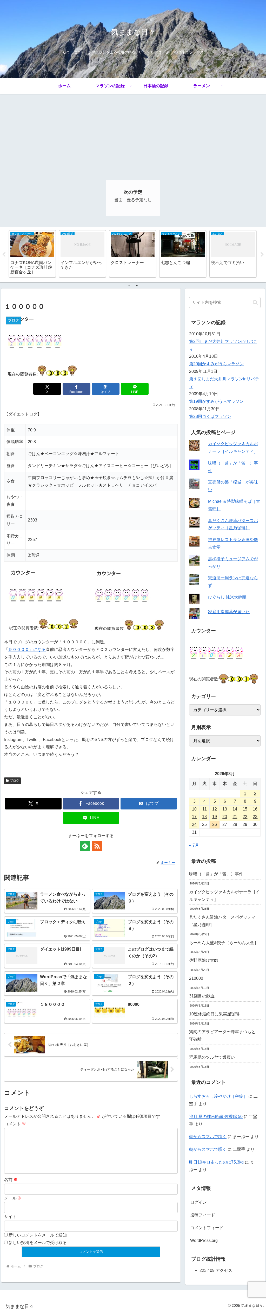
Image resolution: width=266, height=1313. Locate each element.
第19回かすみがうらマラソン (216, 401)
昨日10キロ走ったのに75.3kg (216, 1162)
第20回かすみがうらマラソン (216, 364)
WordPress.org (204, 1240)
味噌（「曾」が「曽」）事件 (216, 874)
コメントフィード (206, 1228)
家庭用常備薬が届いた (229, 612)
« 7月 (194, 845)
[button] (255, 302)
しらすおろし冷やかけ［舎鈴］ (218, 1096)
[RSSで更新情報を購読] (97, 846)
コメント (15, 1124)
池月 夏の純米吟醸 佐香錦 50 (216, 1116)
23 (255, 816)
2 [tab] (136, 285)
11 (204, 809)
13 (224, 809)
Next (262, 254)
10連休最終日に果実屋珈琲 (214, 1014)
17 (194, 816)
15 (245, 809)
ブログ (14, 780)
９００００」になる (27, 649)
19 (214, 816)
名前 (11, 1179)
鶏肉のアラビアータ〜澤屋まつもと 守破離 (222, 1035)
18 (204, 816)
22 (245, 816)
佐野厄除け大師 (203, 960)
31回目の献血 (202, 996)
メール (13, 1198)
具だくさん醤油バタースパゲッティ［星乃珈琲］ (222, 921)
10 (194, 809)
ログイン (198, 1202)
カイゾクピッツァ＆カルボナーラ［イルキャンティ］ (224, 896)
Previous (3, 254)
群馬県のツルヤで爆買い (212, 1057)
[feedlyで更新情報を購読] (85, 846)
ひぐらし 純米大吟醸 (227, 597)
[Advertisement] (133, 132)
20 (224, 816)
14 (234, 809)
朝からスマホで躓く (208, 1136)
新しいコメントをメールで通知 (38, 1235)
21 (234, 816)
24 (194, 824)
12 (214, 809)
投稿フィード (202, 1215)
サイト (10, 1216)
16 (255, 809)
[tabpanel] (32, 253)
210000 (196, 978)
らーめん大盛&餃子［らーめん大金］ (223, 942)
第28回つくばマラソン (210, 416)
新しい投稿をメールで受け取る (38, 1242)
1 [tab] (129, 285)
